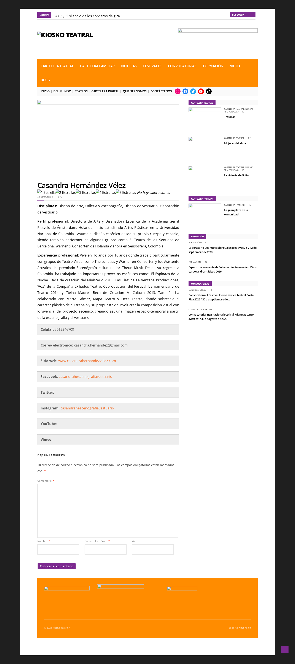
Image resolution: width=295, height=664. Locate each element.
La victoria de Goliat (237, 175)
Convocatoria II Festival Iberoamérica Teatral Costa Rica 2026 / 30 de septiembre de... (221, 297)
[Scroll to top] (285, 649)
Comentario (45, 481)
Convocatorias (182, 66)
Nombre (43, 541)
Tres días (229, 117)
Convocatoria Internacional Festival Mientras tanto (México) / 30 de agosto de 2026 (221, 317)
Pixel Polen (244, 627)
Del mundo (62, 91)
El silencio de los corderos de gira (92, 16)
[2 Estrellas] (66, 192)
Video (235, 66)
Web (134, 541)
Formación (213, 66)
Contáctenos (161, 91)
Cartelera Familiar (97, 66)
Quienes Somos (135, 91)
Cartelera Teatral (57, 66)
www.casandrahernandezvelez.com (87, 360)
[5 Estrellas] (126, 192)
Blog (45, 80)
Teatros (81, 91)
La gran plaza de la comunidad (236, 212)
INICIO (45, 91)
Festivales (152, 66)
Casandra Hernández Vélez (81, 185)
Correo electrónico (97, 541)
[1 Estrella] (46, 192)
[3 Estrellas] (86, 192)
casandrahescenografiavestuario (85, 376)
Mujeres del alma (235, 143)
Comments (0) (46, 196)
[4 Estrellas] (106, 192)
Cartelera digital (105, 91)
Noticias (129, 66)
